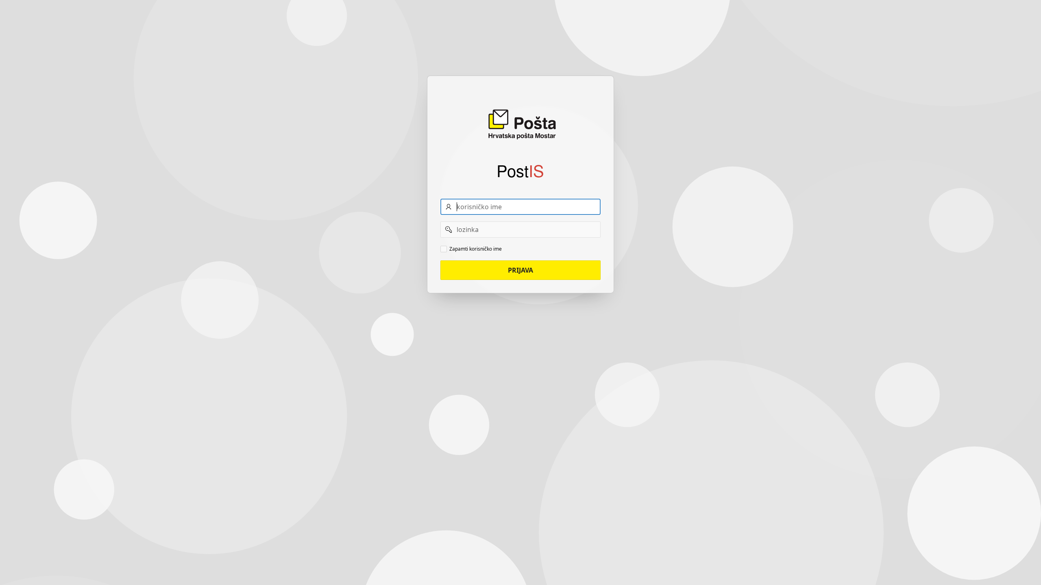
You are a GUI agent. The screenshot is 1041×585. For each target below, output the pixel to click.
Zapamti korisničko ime (475, 249)
